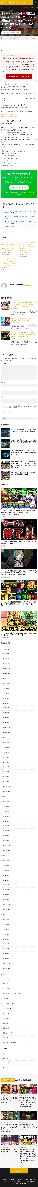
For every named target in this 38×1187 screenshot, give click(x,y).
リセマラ (18, 7)
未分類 (5, 1028)
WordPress (22, 1183)
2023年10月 (6, 796)
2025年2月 (6, 718)
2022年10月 (6, 855)
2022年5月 (6, 880)
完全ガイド (10, 7)
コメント (3, 363)
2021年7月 (6, 929)
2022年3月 (6, 890)
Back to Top (19, 1171)
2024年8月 (6, 747)
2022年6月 (6, 875)
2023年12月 (6, 786)
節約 (4, 1038)
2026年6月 (6, 664)
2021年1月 (6, 959)
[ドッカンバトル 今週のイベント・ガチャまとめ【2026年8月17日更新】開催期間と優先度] (5, 443)
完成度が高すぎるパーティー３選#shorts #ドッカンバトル (28, 1127)
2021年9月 (6, 919)
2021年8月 (6, 924)
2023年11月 (6, 791)
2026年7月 (6, 659)
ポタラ (5, 1013)
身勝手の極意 (15, 32)
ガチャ (5, 984)
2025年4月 (6, 708)
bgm (4, 979)
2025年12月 (6, 668)
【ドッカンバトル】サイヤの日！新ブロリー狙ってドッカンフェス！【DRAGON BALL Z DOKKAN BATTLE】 (8, 246)
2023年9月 (6, 801)
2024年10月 (6, 737)
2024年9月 (6, 742)
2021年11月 (6, 909)
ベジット (5, 1008)
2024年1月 (6, 782)
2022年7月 (6, 870)
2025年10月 (6, 678)
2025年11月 (6, 673)
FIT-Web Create (30, 1181)
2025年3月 (6, 713)
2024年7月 (6, 752)
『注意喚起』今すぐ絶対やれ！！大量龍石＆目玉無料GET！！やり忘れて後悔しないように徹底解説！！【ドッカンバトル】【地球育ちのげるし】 (27, 1156)
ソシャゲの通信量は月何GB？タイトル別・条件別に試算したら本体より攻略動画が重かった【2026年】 (24, 452)
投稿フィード (7, 1058)
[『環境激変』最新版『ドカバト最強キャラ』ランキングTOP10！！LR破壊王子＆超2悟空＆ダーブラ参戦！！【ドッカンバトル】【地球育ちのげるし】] (5, 465)
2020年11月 (6, 968)
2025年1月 (6, 723)
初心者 (26, 7)
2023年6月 (6, 816)
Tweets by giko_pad (7, 114)
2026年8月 (6, 654)
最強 (4, 546)
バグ (4, 608)
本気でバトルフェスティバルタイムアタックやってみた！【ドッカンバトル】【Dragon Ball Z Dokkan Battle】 (27, 1102)
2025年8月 (6, 688)
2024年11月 (6, 732)
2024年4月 (6, 767)
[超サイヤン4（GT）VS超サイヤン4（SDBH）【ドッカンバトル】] (5, 321)
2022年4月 (6, 885)
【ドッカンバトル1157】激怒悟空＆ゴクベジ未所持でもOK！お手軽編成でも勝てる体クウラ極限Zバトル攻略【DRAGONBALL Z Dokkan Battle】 (18, 512)
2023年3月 (6, 831)
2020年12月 (6, 963)
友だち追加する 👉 (19, 188)
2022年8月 (6, 865)
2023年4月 (6, 826)
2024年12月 (6, 727)
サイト (3, 397)
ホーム (2, 7)
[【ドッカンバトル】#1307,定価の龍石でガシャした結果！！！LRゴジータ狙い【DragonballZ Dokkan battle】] (5, 305)
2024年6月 (6, 757)
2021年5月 (6, 939)
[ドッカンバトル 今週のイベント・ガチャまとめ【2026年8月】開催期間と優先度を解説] (5, 432)
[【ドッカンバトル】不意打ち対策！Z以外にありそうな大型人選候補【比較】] (5, 475)
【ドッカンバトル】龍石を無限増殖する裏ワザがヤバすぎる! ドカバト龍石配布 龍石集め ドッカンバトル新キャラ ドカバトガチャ (18, 603)
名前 (3, 382)
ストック (5, 988)
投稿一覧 (26, 284)
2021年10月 (6, 914)
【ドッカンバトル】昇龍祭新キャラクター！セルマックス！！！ (9, 1100)
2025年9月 (6, 683)
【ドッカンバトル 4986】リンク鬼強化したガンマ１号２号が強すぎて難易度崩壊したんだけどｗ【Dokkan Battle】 (24, 334)
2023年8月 (6, 806)
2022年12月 (6, 845)
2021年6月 (6, 934)
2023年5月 (6, 821)
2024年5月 (6, 762)
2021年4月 (6, 944)
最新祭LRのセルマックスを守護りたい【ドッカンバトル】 (9, 1152)
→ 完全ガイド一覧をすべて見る (12, 226)
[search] (35, 418)
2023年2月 (6, 836)
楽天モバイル (7, 1033)
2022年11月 (6, 850)
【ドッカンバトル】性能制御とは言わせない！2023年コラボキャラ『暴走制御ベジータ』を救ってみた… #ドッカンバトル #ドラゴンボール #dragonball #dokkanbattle (19, 572)
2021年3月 (6, 949)
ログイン (5, 1053)
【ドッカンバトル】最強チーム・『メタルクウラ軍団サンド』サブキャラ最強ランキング (9, 1128)
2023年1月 (6, 841)
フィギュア (6, 1003)
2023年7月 (6, 811)
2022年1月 (6, 900)
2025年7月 (6, 693)
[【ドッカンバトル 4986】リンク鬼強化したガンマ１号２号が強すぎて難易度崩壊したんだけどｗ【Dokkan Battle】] (5, 335)
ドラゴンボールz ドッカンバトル (12, 993)
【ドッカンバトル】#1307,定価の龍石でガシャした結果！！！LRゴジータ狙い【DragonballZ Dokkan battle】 (24, 304)
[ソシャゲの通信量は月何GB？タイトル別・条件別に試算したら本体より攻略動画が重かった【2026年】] (5, 454)
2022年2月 (6, 895)
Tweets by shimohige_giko (9, 116)
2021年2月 (6, 954)
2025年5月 (6, 703)
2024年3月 (6, 772)
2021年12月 (6, 904)
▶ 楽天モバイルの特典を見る (19, 77)
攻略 (4, 516)
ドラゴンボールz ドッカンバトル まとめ (24, 1179)
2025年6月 (6, 698)
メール (3, 389)
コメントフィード (8, 1063)
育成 (32, 7)
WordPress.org (7, 1068)
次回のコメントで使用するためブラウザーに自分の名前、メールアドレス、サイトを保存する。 (18, 407)
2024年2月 (6, 777)
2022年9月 (6, 860)
